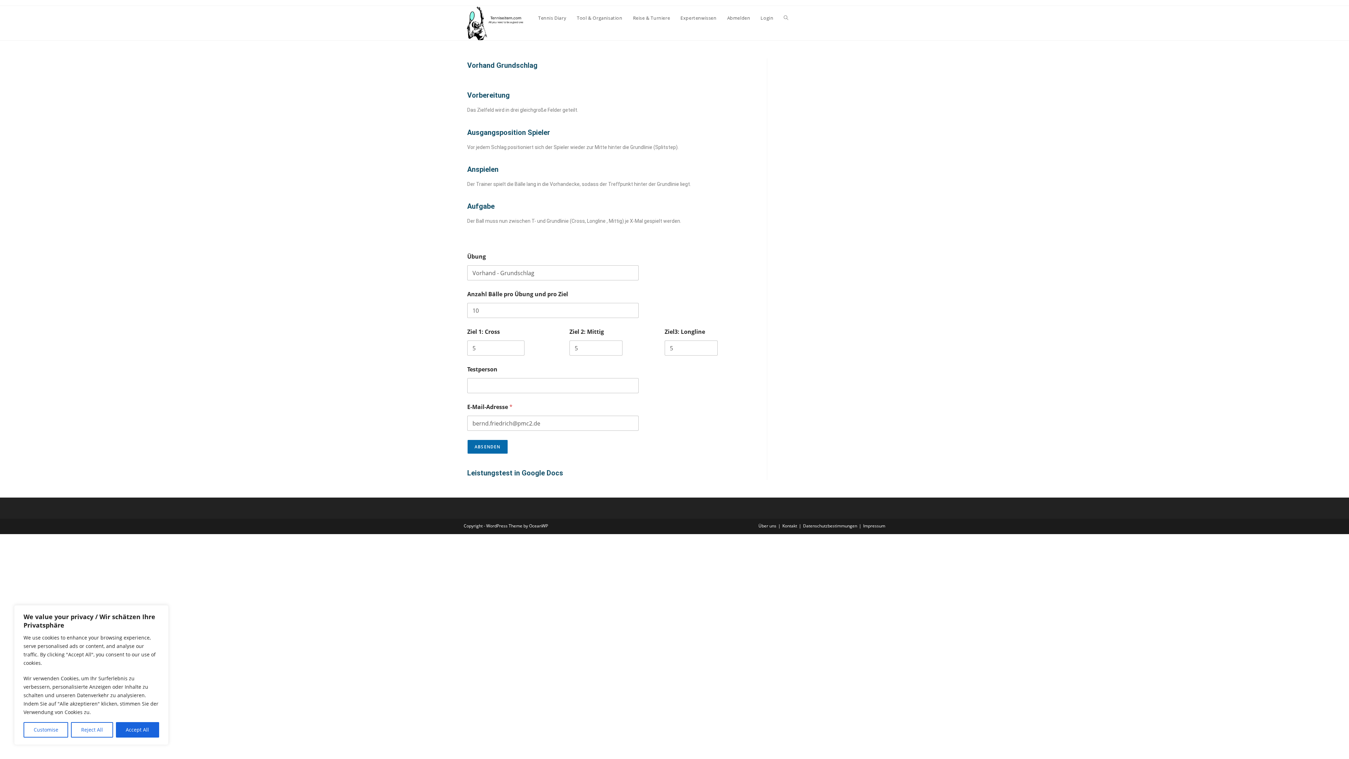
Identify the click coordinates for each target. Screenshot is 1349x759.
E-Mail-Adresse (490, 407)
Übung (476, 256)
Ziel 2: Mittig (586, 332)
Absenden (488, 447)
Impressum (874, 526)
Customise (46, 729)
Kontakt (789, 526)
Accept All (137, 729)
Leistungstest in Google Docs (515, 473)
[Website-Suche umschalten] (786, 18)
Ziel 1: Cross (483, 332)
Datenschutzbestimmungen (830, 526)
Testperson (482, 369)
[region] (91, 675)
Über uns (767, 526)
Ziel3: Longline (685, 332)
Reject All (92, 729)
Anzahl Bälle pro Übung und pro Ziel (517, 294)
